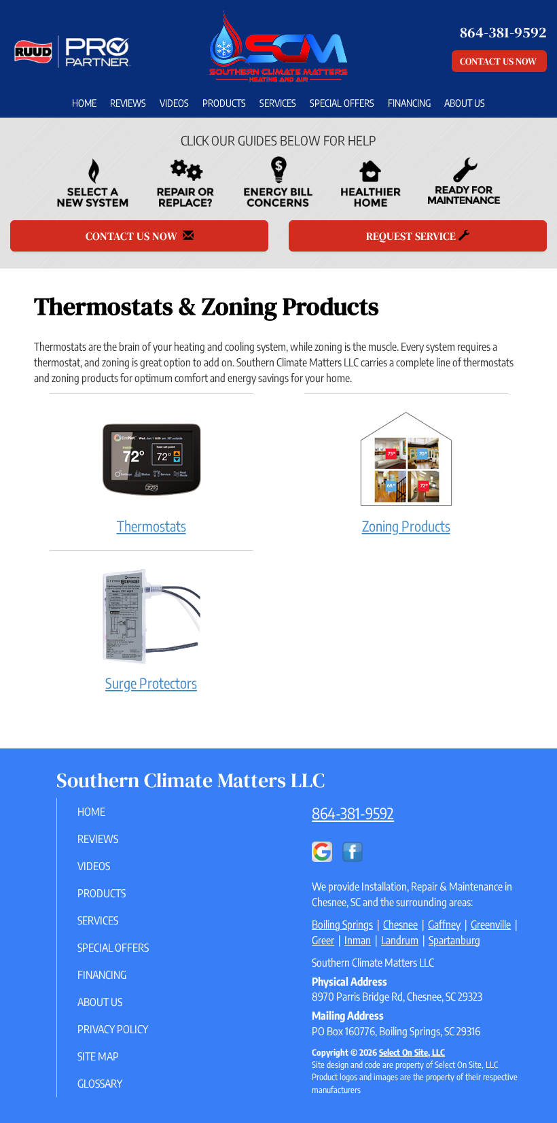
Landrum (399, 940)
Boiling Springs (342, 924)
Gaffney (444, 924)
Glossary (99, 1083)
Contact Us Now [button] (499, 61)
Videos (174, 103)
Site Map (98, 1056)
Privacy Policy (112, 1029)
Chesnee (400, 924)
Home (84, 103)
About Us (464, 103)
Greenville (491, 924)
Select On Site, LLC (412, 1052)
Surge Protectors (151, 683)
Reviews (128, 103)
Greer (323, 940)
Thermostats (151, 526)
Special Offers (342, 103)
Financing (409, 103)
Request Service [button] (412, 235)
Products (224, 103)
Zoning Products (406, 526)
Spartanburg (454, 940)
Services (277, 103)
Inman (357, 940)
